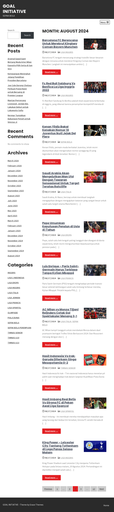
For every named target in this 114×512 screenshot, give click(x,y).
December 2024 (15, 235)
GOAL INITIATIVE (14, 8)
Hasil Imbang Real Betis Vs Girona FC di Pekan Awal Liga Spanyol (59, 402)
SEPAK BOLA (66, 141)
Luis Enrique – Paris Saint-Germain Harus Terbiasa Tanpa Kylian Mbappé (60, 269)
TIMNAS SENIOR (68, 368)
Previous (48, 489)
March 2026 (13, 160)
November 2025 (15, 180)
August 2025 (14, 195)
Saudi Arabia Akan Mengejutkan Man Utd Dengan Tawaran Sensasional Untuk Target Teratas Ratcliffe (60, 179)
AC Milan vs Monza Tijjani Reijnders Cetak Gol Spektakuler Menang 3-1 (60, 312)
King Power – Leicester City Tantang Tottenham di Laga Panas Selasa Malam (60, 447)
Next (102, 489)
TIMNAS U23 (13, 342)
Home (106, 505)
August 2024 (14, 255)
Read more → (51, 72)
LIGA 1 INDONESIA (16, 277)
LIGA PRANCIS (67, 278)
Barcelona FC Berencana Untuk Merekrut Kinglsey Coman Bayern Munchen (60, 43)
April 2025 (12, 215)
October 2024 (14, 245)
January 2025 (14, 230)
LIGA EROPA (66, 235)
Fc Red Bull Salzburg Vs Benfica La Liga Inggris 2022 (58, 86)
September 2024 (16, 250)
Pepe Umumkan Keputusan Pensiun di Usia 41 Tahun (61, 226)
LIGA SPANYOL (67, 411)
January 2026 (14, 170)
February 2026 (15, 165)
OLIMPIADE (13, 312)
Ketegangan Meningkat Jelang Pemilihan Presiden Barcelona (19, 77)
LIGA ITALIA (66, 191)
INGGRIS (11, 272)
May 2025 (12, 210)
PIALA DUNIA (13, 317)
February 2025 (15, 225)
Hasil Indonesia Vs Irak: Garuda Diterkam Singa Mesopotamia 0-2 (59, 359)
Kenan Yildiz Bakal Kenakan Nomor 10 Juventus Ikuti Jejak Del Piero (59, 132)
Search (11, 30)
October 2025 (14, 185)
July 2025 (12, 200)
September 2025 (16, 190)
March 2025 (13, 220)
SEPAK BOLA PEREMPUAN (19, 327)
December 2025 (15, 175)
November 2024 (15, 240)
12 (94, 489)
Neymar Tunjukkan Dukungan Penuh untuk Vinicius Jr (19, 119)
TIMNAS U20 (13, 337)
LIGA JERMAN (14, 297)
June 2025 (13, 205)
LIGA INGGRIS (67, 52)
